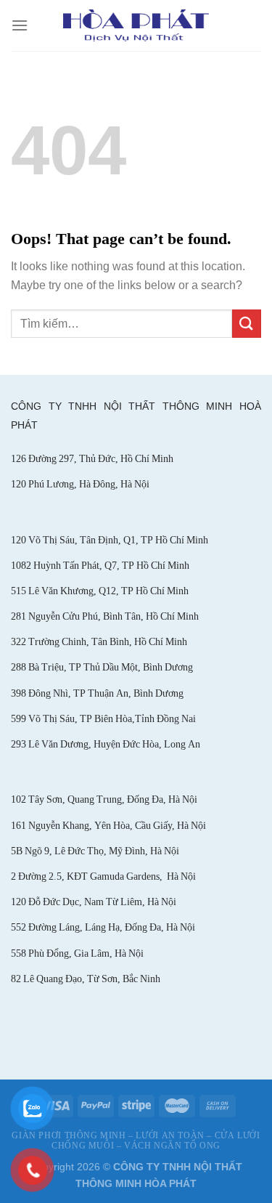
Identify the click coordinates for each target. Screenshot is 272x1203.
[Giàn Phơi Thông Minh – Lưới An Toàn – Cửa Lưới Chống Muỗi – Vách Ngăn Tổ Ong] (136, 25)
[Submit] (246, 323)
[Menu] (19, 25)
